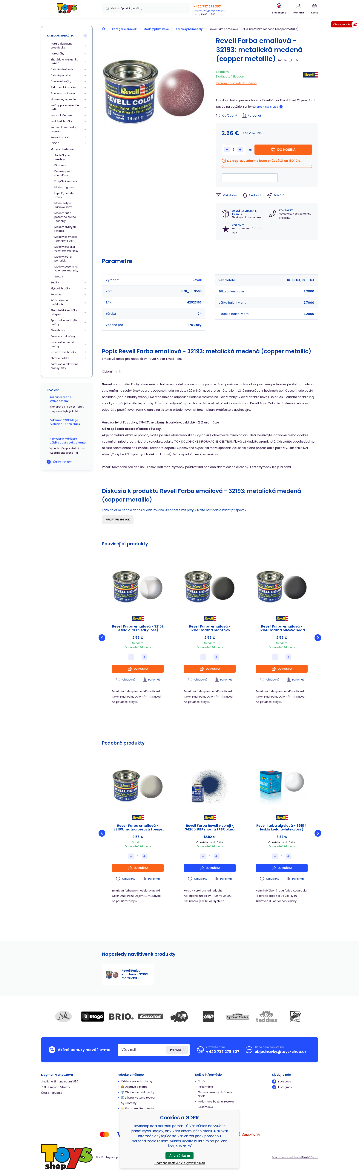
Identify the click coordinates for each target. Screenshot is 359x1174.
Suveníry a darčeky (63, 336)
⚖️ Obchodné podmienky (137, 1092)
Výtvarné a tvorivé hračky (63, 344)
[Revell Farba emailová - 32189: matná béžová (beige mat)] (138, 785)
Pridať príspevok (118, 519)
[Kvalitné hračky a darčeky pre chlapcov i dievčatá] (103, 28)
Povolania (57, 294)
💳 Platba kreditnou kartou (138, 1108)
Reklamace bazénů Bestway (216, 1101)
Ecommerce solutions (286, 1157)
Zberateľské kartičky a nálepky (65, 312)
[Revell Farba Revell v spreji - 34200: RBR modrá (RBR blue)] (210, 785)
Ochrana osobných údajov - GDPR (216, 1094)
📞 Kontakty (128, 1103)
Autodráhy (57, 53)
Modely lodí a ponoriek (63, 258)
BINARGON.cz (309, 1157)
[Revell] (310, 76)
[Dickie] (179, 1016)
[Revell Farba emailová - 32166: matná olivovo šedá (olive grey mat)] (282, 586)
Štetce (58, 276)
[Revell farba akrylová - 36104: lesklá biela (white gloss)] (282, 785)
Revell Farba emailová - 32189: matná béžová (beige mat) (137, 827)
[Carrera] (150, 1016)
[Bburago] (92, 1016)
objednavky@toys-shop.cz (210, 10)
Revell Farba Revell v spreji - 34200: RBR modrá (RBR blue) (210, 827)
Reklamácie (205, 1087)
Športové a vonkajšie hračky (64, 322)
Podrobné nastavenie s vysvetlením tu (179, 1163)
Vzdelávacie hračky (63, 352)
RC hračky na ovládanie (59, 302)
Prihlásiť (177, 1049)
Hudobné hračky (61, 121)
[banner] (67, 9)
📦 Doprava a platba (134, 1087)
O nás (201, 1081)
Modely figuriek (64, 187)
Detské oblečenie (62, 69)
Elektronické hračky (63, 87)
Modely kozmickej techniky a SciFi (65, 239)
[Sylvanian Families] (237, 1016)
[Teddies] (266, 1016)
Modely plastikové (156, 29)
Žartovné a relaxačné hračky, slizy (65, 366)
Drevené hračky (61, 81)
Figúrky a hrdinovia (63, 93)
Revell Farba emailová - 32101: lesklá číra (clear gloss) (138, 628)
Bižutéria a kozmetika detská (64, 61)
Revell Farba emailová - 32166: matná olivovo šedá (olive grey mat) (282, 628)
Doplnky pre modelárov (62, 173)
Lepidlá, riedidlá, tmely (64, 195)
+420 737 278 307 (207, 6)
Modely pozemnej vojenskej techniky (66, 268)
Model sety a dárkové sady (63, 205)
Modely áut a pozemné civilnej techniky (65, 217)
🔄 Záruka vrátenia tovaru (138, 1097)
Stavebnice (58, 330)
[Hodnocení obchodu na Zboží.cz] (345, 25)
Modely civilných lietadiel (65, 229)
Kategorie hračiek (124, 29)
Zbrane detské (60, 358)
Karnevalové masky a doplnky (65, 129)
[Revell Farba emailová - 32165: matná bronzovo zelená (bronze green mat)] (210, 586)
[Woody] (295, 1016)
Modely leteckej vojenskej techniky (66, 249)
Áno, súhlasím (179, 1155)
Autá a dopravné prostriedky (62, 45)
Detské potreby (61, 75)
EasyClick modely (65, 181)
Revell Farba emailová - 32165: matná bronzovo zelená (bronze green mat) (210, 628)
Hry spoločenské (61, 115)
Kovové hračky (60, 137)
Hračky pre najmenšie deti (65, 107)
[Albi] (63, 1016)
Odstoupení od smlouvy (136, 1081)
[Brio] (121, 1016)
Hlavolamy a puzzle (63, 99)
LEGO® (55, 143)
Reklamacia (205, 1107)
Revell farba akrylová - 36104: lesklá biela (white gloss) (281, 827)
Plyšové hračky (60, 288)
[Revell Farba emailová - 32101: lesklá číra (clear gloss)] (138, 586)
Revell (197, 280)
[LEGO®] (208, 1016)
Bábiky (55, 282)
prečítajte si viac (267, 107)
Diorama (60, 165)
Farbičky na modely (189, 29)
